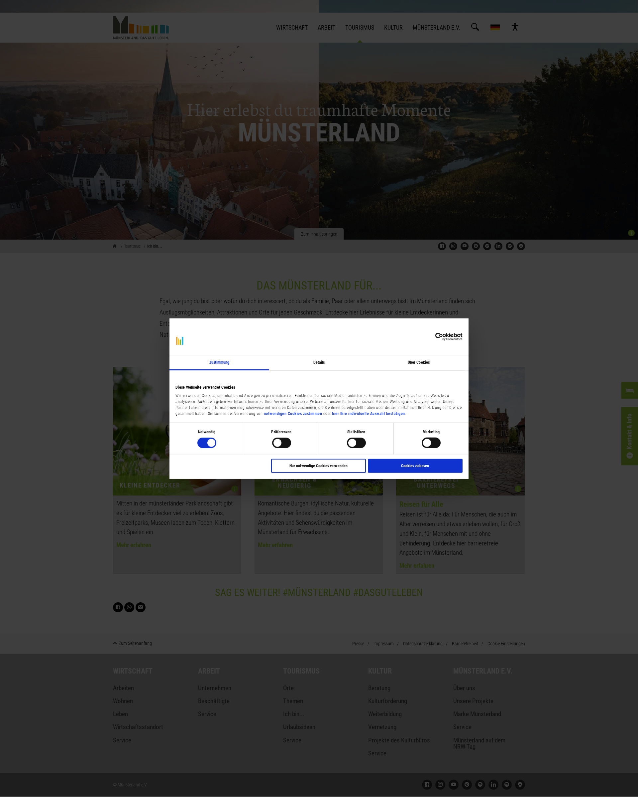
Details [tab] (319, 362)
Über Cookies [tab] (419, 362)
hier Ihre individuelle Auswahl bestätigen (368, 413)
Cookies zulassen (415, 465)
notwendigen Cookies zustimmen (293, 413)
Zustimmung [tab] (219, 362)
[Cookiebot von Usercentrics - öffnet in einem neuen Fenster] (433, 336)
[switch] (281, 443)
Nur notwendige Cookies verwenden (318, 465)
